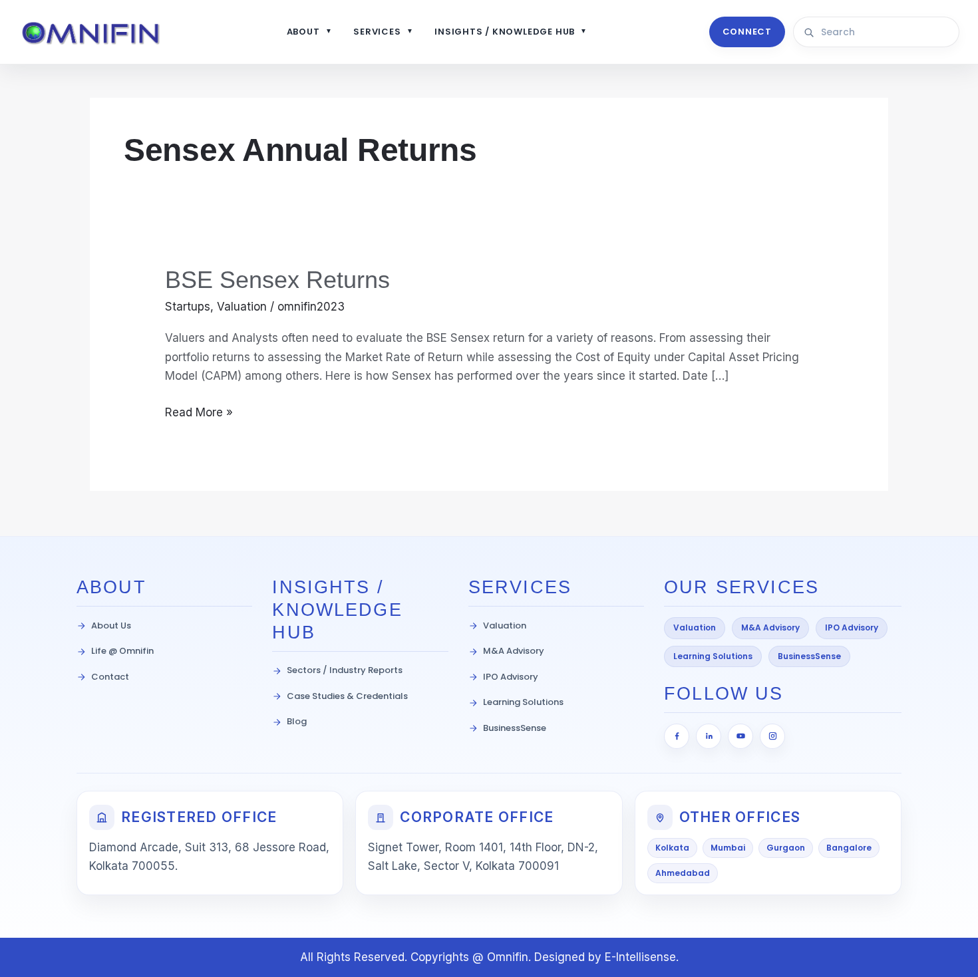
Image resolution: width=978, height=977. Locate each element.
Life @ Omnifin (122, 650)
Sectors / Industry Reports (345, 670)
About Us (111, 625)
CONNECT (747, 31)
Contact (110, 676)
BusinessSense (514, 728)
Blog (297, 721)
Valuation (242, 306)
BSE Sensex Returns (277, 279)
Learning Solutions (523, 702)
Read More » (199, 411)
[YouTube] (740, 736)
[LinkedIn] (708, 736)
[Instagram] (772, 736)
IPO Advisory (510, 676)
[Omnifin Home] (92, 32)
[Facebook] (676, 736)
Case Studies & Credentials (347, 696)
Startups (187, 306)
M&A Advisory (513, 650)
